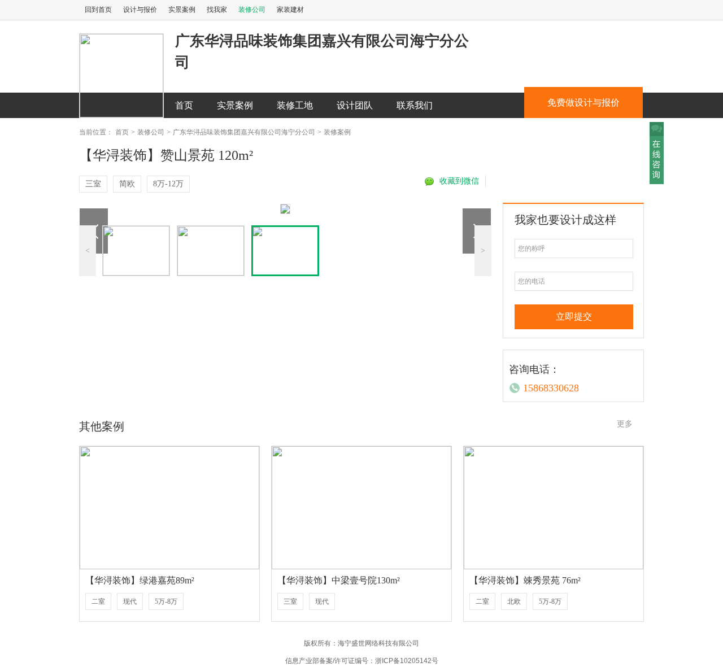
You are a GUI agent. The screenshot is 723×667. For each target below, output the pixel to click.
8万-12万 (168, 184)
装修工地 (295, 105)
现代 (130, 601)
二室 (98, 601)
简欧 (127, 184)
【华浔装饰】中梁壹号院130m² (338, 580)
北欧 (514, 601)
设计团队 (355, 105)
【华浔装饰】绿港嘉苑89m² (139, 580)
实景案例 (181, 10)
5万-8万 (166, 601)
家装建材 (290, 10)
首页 (184, 105)
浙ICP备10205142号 (406, 661)
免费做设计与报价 (583, 102)
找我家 (217, 10)
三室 (93, 184)
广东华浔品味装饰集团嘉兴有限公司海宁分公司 (244, 132)
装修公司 (251, 10)
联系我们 (415, 105)
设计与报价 (140, 10)
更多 (625, 424)
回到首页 (98, 10)
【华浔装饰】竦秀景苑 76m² (525, 580)
